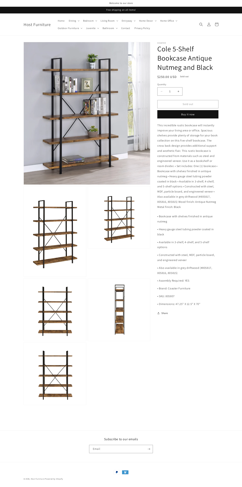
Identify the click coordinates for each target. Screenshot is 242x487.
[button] (74, 20)
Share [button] (164, 313)
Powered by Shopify (54, 479)
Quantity (161, 84)
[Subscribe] (149, 449)
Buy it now (188, 114)
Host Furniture (37, 479)
